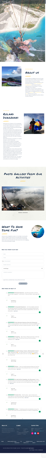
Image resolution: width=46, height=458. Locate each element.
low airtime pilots (38, 92)
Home (18, 428)
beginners (31, 92)
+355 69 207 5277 (37, 429)
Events (24, 434)
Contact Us (19, 434)
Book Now (22, 38)
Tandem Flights (26, 431)
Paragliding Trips (20, 432)
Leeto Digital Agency (30, 448)
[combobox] (3, 261)
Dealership (25, 432)
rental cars (41, 450)
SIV (26, 93)
